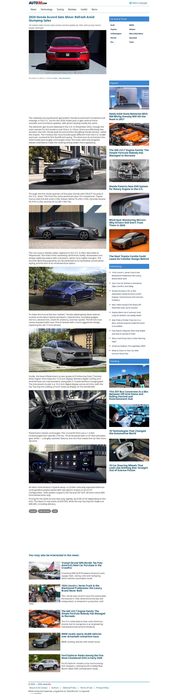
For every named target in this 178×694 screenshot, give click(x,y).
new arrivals (44, 511)
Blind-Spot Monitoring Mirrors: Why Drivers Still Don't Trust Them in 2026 (127, 222)
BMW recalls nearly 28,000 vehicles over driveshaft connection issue (81, 635)
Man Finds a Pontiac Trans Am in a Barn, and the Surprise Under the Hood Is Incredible (128, 323)
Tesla (131, 42)
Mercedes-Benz (136, 33)
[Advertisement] (67, 100)
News (33, 9)
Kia (111, 42)
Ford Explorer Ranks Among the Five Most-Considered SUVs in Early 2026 (82, 657)
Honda (33, 511)
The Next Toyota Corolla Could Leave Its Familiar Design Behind (129, 257)
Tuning (60, 9)
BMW (131, 25)
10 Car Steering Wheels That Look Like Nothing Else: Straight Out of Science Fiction (128, 468)
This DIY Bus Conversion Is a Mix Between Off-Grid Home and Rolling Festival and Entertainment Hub (128, 395)
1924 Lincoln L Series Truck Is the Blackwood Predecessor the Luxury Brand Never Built (82, 588)
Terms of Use (86, 687)
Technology (46, 9)
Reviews (72, 9)
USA (55, 511)
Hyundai (133, 38)
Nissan (132, 29)
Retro (94, 9)
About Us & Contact (38, 687)
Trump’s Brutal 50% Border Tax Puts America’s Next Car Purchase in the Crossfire (82, 565)
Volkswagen (115, 33)
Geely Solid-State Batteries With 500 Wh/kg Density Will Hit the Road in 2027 (128, 116)
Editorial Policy (69, 687)
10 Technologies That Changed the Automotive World (127, 432)
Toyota (113, 29)
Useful (84, 9)
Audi (112, 25)
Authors (55, 687)
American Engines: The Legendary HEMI (128, 346)
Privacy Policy (102, 687)
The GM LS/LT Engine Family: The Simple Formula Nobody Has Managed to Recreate (83, 614)
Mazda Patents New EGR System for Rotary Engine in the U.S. (128, 188)
